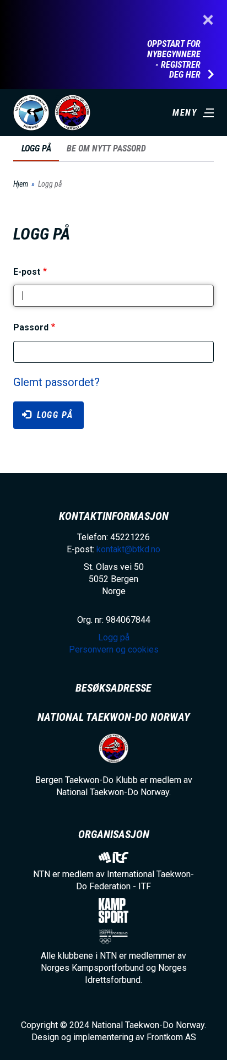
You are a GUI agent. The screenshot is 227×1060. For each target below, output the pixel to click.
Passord (30, 328)
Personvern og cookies (114, 649)
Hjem (20, 184)
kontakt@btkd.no (128, 549)
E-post (26, 272)
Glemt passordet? (56, 382)
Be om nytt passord (106, 148)
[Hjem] (31, 113)
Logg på (39, 152)
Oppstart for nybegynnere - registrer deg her (174, 59)
